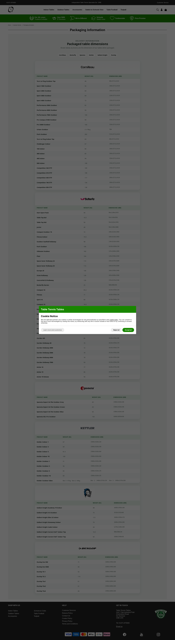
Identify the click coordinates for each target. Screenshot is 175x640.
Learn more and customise (52, 330)
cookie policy (113, 320)
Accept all (128, 330)
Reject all (116, 330)
